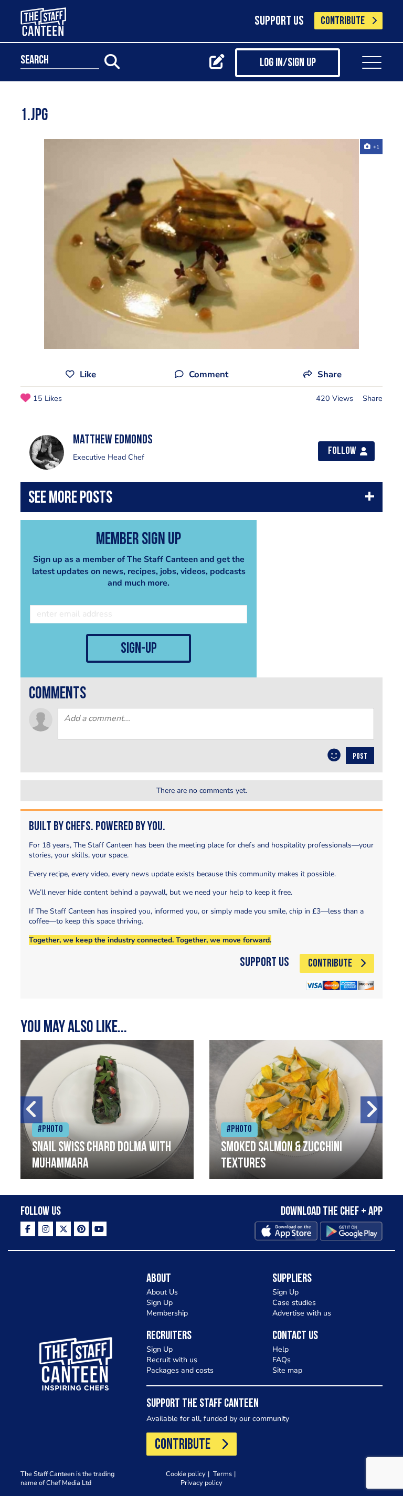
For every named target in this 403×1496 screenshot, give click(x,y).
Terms (222, 1473)
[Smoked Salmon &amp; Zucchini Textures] (296, 1109)
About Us (162, 1292)
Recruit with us (171, 1360)
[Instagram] (45, 1229)
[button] (201, 500)
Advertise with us (301, 1313)
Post (360, 756)
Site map (287, 1370)
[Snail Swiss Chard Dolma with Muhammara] (107, 1109)
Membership (167, 1313)
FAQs (281, 1360)
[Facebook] (27, 1229)
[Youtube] (99, 1229)
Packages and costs (180, 1370)
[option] (201, 244)
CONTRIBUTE (343, 21)
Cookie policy (186, 1473)
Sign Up (159, 1303)
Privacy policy (201, 1482)
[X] (63, 1229)
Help (280, 1349)
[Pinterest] (81, 1229)
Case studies (294, 1303)
